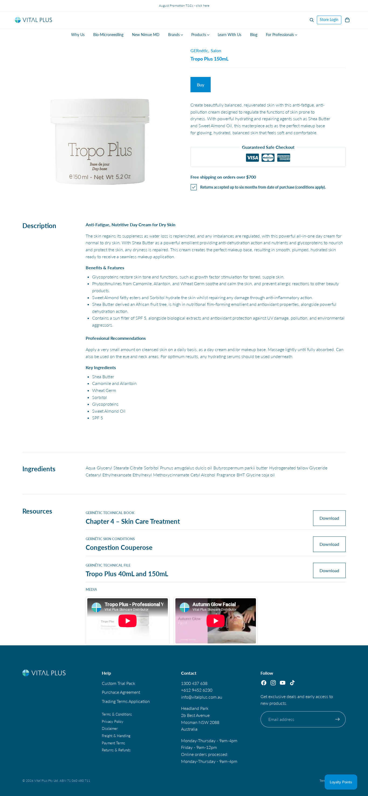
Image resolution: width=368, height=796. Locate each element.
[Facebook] (264, 682)
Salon (216, 50)
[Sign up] (337, 719)
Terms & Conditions (117, 714)
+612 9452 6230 (196, 689)
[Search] (312, 20)
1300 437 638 (194, 682)
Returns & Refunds (116, 750)
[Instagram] (273, 682)
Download (329, 518)
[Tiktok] (292, 682)
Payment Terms (113, 743)
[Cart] (347, 20)
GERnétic (199, 50)
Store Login (329, 19)
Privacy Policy (112, 721)
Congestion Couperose (119, 547)
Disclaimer (110, 728)
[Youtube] (282, 682)
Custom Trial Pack (118, 682)
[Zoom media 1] (100, 118)
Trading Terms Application (126, 700)
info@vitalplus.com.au (201, 696)
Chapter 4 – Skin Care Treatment (133, 521)
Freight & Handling (116, 736)
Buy (200, 84)
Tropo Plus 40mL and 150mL (127, 574)
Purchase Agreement (121, 692)
